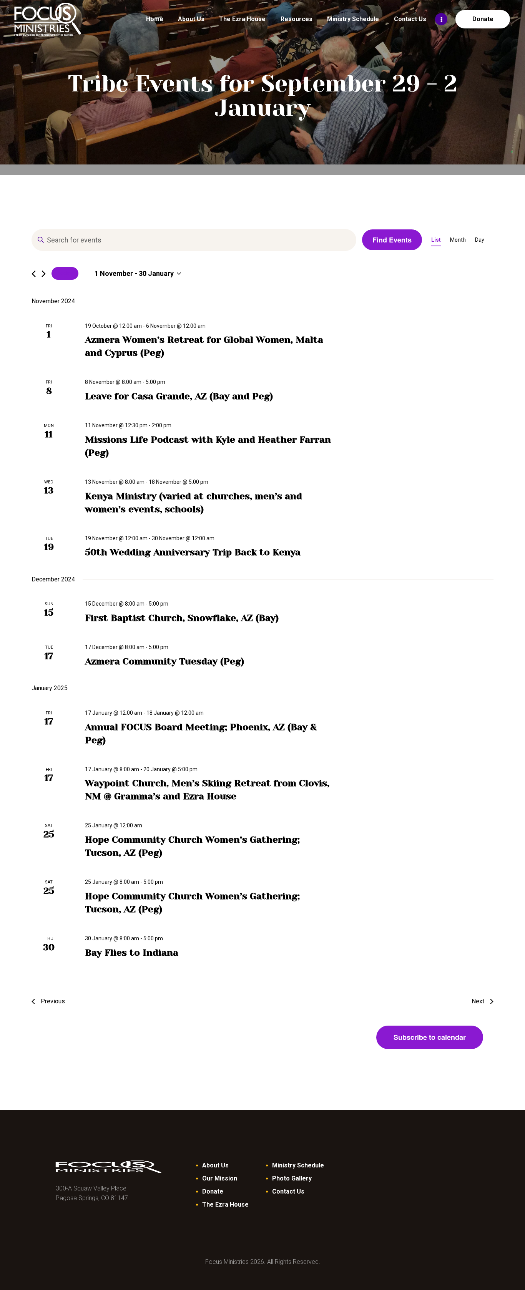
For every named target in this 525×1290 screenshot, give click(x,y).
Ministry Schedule (298, 1165)
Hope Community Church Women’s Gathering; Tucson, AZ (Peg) (192, 846)
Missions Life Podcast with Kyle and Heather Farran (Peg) (208, 446)
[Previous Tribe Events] (34, 273)
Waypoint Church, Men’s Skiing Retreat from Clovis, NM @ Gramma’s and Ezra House (207, 790)
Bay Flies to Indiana (131, 952)
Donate (212, 1191)
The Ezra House (225, 1204)
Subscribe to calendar (430, 1037)
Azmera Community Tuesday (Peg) (164, 661)
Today (65, 273)
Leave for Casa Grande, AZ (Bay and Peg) (179, 396)
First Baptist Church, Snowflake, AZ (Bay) (182, 618)
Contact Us (288, 1191)
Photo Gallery (292, 1178)
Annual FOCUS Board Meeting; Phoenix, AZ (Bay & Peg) (201, 733)
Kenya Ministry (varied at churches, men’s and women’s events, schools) (193, 503)
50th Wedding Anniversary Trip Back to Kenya (193, 552)
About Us (215, 1165)
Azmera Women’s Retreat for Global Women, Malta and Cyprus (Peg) (204, 346)
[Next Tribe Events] (44, 273)
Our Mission (219, 1178)
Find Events (392, 240)
